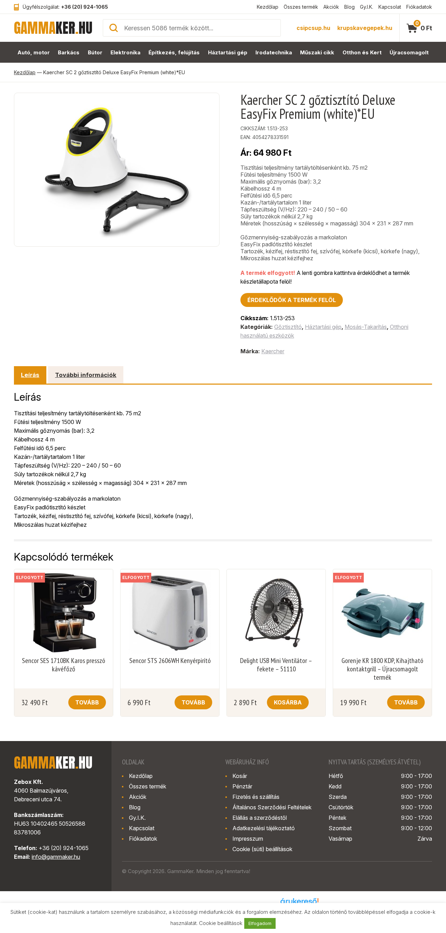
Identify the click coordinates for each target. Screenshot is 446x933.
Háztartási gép (227, 52)
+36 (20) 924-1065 (84, 7)
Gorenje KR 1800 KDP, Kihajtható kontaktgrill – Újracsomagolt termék (382, 668)
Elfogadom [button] (259, 923)
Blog (349, 7)
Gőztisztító (288, 326)
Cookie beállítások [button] (221, 923)
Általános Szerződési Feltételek (272, 807)
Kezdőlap (267, 7)
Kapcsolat (389, 7)
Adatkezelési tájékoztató (263, 828)
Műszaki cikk (317, 52)
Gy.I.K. (366, 7)
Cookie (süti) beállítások (262, 849)
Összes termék (301, 7)
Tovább (87, 702)
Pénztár (242, 786)
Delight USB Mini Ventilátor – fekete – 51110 (276, 664)
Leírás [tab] (30, 374)
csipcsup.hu (313, 27)
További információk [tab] (85, 374)
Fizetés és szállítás (255, 796)
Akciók (331, 7)
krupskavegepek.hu (364, 27)
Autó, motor (33, 52)
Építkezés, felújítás (174, 52)
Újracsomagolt (409, 52)
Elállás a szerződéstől (259, 817)
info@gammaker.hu (56, 856)
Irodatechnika (273, 52)
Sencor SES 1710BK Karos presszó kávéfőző (63, 664)
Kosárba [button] (288, 702)
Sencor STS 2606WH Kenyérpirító (170, 660)
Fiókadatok (419, 7)
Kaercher (272, 351)
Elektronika (125, 52)
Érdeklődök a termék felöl (291, 299)
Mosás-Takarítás (366, 326)
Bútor (95, 52)
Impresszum (247, 838)
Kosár (239, 775)
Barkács (68, 52)
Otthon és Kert (362, 52)
